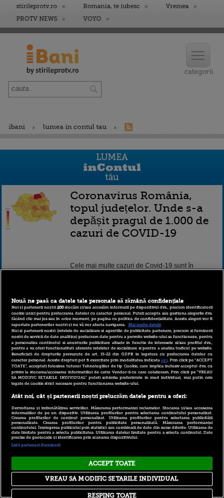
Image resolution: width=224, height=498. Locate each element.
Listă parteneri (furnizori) (36, 445)
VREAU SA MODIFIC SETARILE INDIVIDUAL (111, 478)
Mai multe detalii (144, 325)
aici (164, 360)
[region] (112, 383)
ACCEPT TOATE (112, 463)
